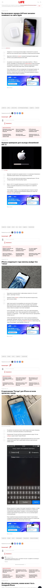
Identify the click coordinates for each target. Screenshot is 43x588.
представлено (28, 63)
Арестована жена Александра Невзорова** (21, 135)
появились (9, 192)
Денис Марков (10, 87)
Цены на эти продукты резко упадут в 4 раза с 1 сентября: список (21, 130)
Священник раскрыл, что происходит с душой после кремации (34, 135)
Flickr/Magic (6, 170)
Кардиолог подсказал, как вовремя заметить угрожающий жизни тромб (8, 249)
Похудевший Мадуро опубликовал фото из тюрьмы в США (7, 135)
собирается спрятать (27, 320)
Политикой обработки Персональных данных (28, 5)
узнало (16, 297)
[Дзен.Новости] (12, 113)
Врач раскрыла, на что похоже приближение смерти (33, 379)
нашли (19, 56)
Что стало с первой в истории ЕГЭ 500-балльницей (33, 249)
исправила (16, 519)
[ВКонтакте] (20, 113)
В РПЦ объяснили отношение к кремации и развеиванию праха (34, 130)
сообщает (9, 435)
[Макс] (15, 113)
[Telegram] (17, 113)
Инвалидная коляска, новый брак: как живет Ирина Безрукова (8, 130)
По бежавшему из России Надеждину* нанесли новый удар (8, 384)
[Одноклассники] (22, 113)
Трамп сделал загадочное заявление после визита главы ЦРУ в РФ (21, 379)
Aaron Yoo (7, 289)
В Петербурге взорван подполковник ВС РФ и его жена (8, 379)
